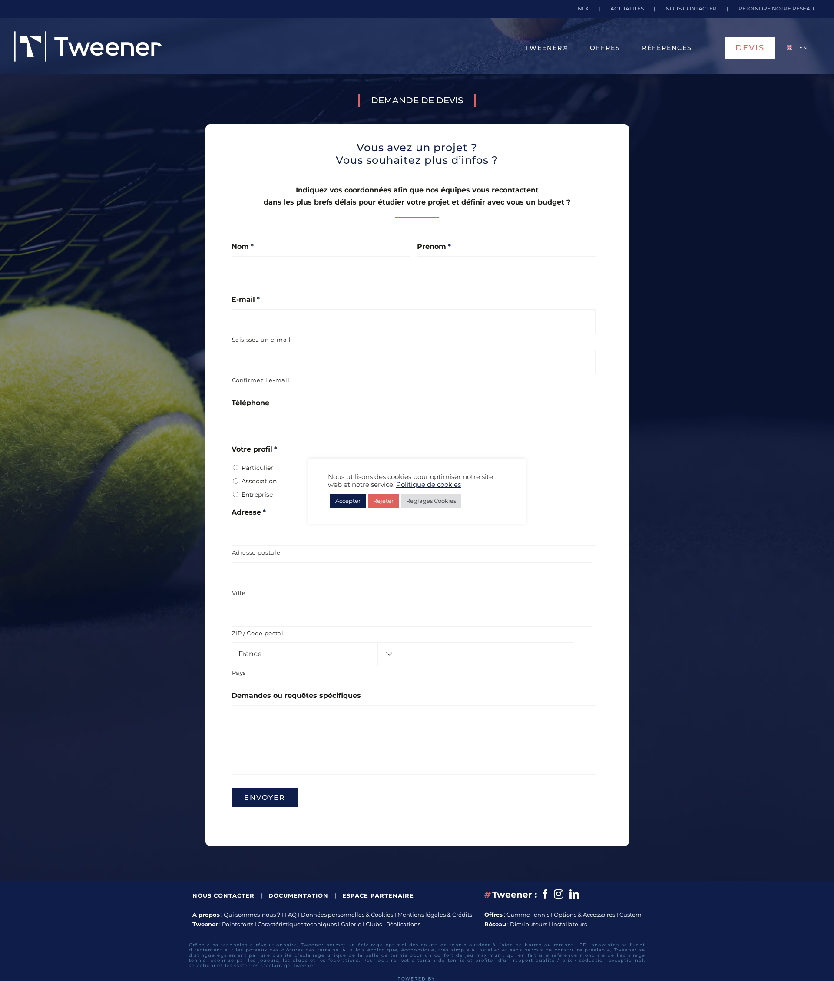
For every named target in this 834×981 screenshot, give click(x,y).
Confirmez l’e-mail (261, 380)
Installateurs (569, 924)
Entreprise (257, 495)
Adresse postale (256, 552)
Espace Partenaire (378, 895)
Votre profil (254, 449)
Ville (239, 592)
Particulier (257, 468)
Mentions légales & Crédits (434, 914)
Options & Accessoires (584, 914)
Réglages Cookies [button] (431, 500)
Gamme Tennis (527, 914)
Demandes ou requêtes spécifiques (296, 695)
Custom (630, 914)
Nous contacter (691, 8)
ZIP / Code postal (258, 633)
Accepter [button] (348, 500)
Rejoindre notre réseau (776, 8)
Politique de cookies (428, 485)
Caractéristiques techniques (297, 924)
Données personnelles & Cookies (347, 914)
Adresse (249, 512)
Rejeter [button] (383, 500)
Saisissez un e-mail (261, 339)
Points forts (237, 924)
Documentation (299, 895)
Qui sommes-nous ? (252, 914)
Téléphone (250, 403)
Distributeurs (528, 924)
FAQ (291, 914)
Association (259, 481)
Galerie (351, 924)
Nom (243, 246)
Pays (239, 672)
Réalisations (403, 924)
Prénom (434, 246)
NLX (583, 8)
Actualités (627, 8)
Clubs (374, 924)
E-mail (246, 299)
